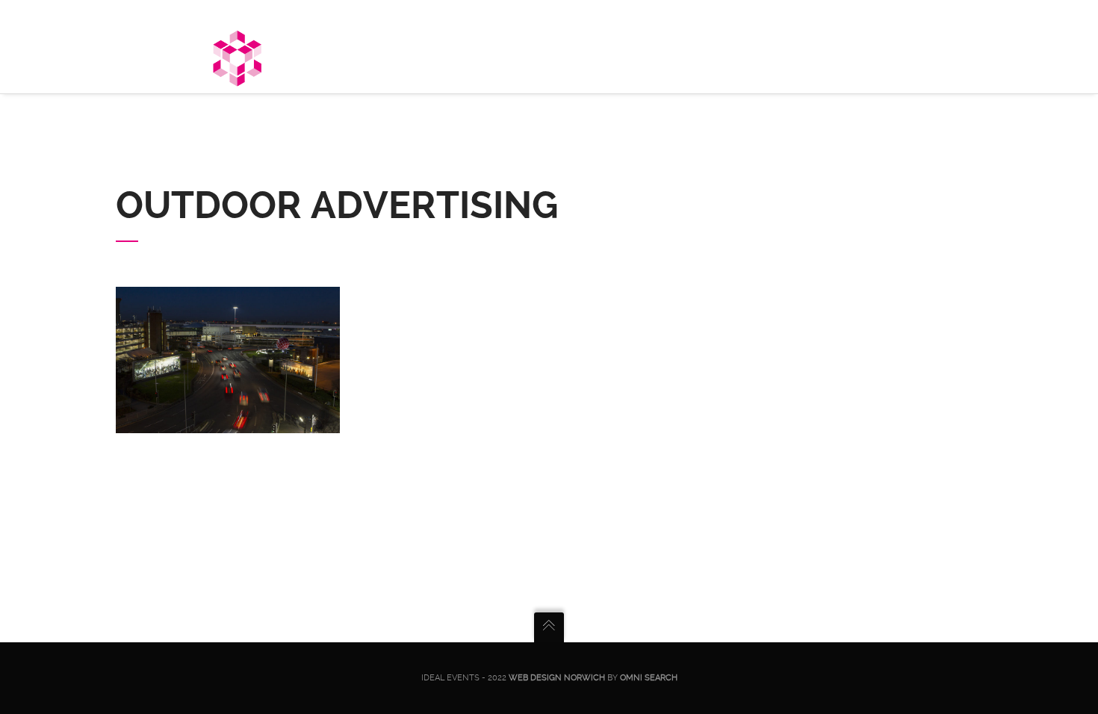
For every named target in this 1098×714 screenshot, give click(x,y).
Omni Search (648, 678)
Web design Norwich (557, 678)
